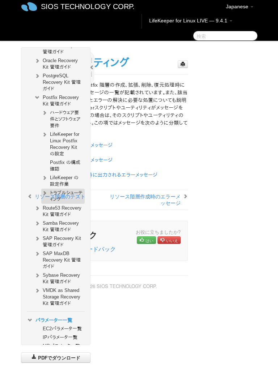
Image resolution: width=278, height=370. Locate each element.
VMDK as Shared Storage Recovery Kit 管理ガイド (61, 297)
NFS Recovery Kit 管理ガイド (62, 49)
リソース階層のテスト (60, 196)
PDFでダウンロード (58, 357)
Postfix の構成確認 (65, 166)
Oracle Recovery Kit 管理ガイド (60, 64)
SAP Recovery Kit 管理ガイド (62, 242)
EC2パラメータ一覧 (62, 328)
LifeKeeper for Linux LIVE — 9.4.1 (189, 20)
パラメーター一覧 (53, 320)
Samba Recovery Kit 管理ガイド (61, 226)
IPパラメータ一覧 (60, 337)
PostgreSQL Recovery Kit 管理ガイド (62, 82)
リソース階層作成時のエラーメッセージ (145, 199)
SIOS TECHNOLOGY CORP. (88, 6)
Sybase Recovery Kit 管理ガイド (61, 278)
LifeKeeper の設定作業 (64, 181)
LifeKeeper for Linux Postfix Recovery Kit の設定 (64, 144)
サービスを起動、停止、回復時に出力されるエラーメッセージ (92, 175)
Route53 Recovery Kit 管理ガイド (62, 211)
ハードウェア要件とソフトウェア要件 (65, 119)
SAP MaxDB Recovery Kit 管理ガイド (62, 260)
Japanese (238, 6)
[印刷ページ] (183, 64)
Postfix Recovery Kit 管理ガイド (61, 101)
